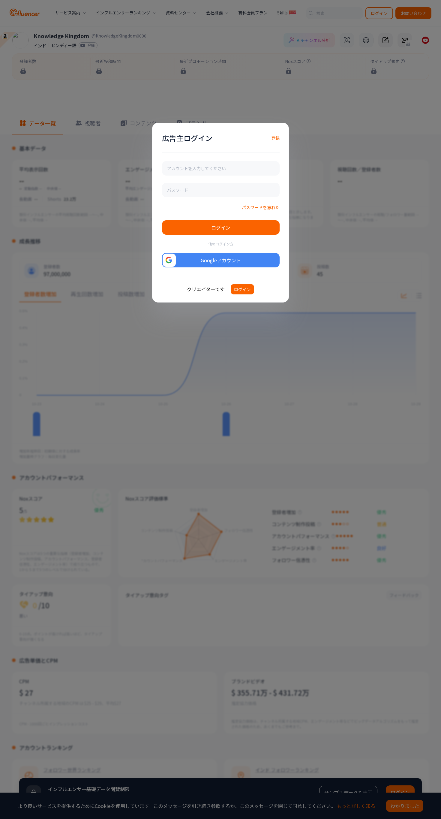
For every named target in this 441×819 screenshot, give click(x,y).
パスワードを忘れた (261, 207)
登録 (275, 138)
